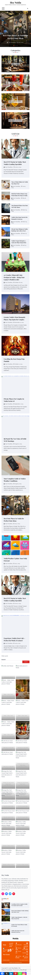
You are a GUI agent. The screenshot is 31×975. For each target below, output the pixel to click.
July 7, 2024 (20, 42)
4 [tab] (17, 45)
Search (4, 659)
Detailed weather (6, 960)
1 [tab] (13, 45)
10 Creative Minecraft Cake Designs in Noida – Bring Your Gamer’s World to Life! (14, 277)
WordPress (23, 970)
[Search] (27, 8)
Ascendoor (9, 970)
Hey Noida (15, 2)
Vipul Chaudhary (12, 42)
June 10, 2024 (18, 167)
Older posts (5, 656)
